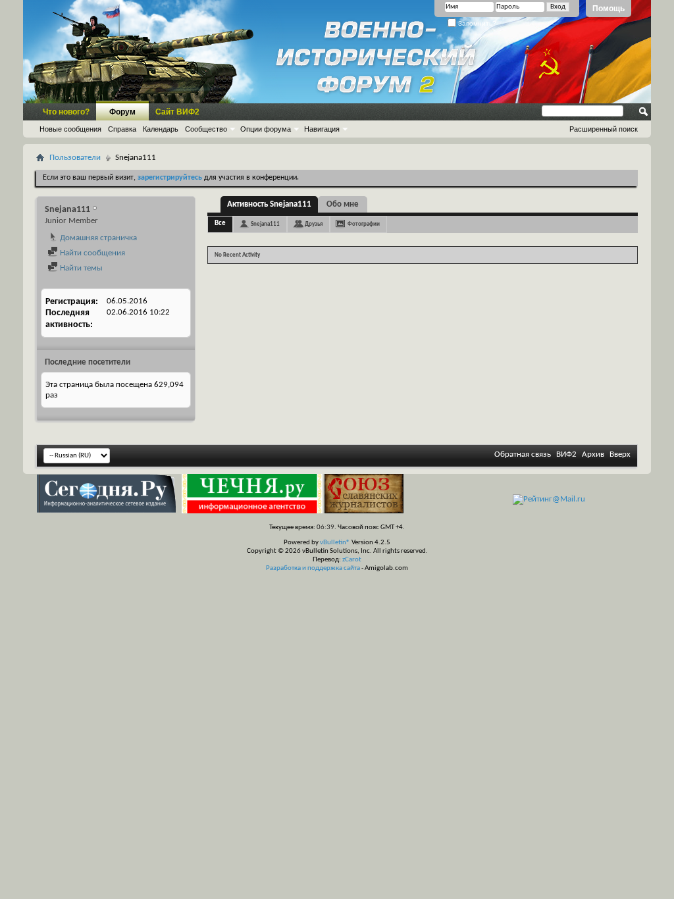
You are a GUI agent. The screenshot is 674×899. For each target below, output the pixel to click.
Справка (122, 129)
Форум (122, 111)
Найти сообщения (91, 253)
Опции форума (265, 129)
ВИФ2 (566, 454)
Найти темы (80, 268)
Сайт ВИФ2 (177, 111)
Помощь (608, 8)
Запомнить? (476, 23)
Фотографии (364, 224)
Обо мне (342, 204)
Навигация (322, 129)
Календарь (160, 129)
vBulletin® (335, 542)
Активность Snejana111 (269, 204)
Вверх (620, 454)
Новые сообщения (70, 129)
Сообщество (206, 129)
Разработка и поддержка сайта (313, 568)
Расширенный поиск (603, 129)
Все (220, 223)
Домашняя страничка (97, 238)
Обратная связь (522, 454)
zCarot (351, 559)
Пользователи (75, 157)
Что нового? (66, 111)
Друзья (314, 224)
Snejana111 (265, 224)
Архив (593, 454)
